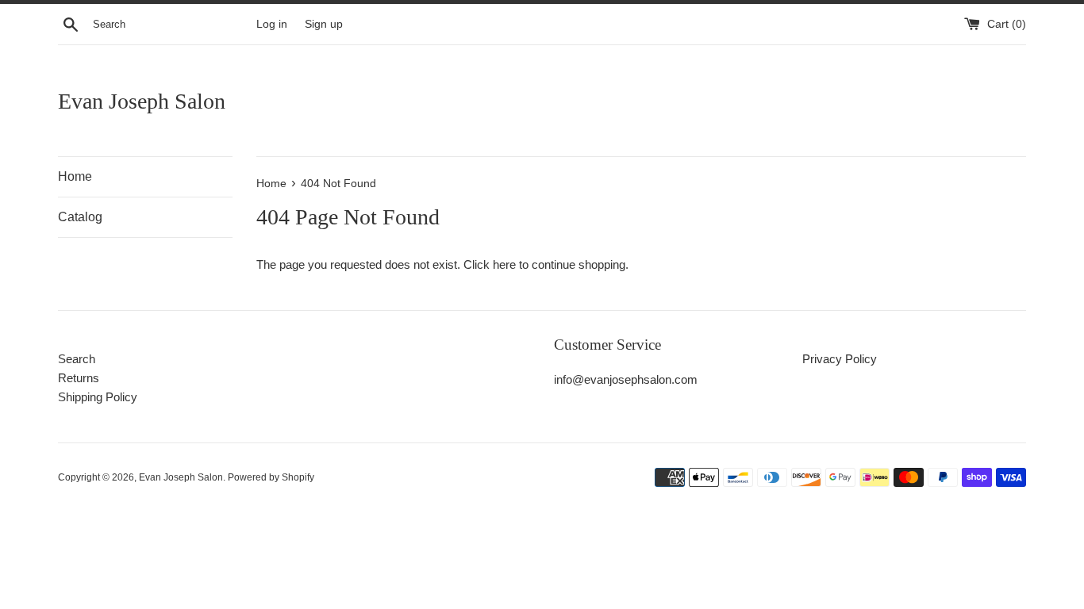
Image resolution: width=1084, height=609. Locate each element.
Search (76, 359)
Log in (271, 24)
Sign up (324, 24)
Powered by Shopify (271, 477)
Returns (78, 378)
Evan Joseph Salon (141, 101)
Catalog (80, 217)
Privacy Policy (839, 359)
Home (75, 176)
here (504, 264)
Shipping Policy (97, 397)
